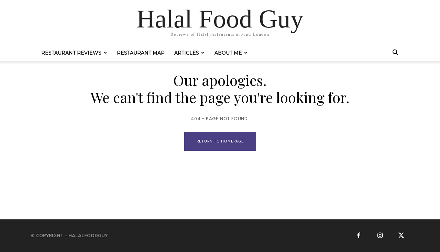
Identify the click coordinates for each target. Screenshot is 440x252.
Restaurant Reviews (71, 53)
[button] (395, 54)
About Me (228, 53)
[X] (401, 236)
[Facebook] (359, 236)
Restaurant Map (141, 53)
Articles (186, 53)
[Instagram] (380, 236)
